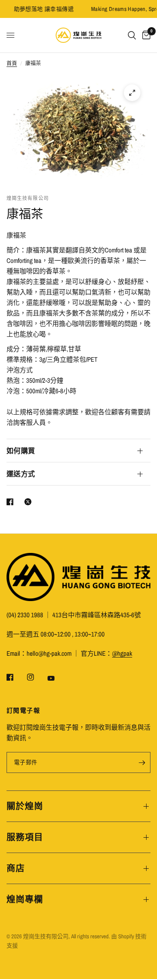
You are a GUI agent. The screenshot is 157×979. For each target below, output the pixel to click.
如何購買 (21, 450)
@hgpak (122, 653)
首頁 (12, 63)
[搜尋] (132, 35)
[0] (144, 35)
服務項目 (25, 837)
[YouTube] (57, 678)
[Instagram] (36, 677)
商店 (16, 868)
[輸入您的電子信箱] (141, 762)
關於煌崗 (25, 806)
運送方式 (21, 474)
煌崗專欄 (25, 899)
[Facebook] (16, 677)
